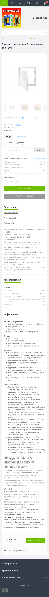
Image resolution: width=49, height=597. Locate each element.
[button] (20, 3)
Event (18, 125)
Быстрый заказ (24, 196)
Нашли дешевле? (21, 136)
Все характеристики (38, 158)
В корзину (24, 188)
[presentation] (5, 108)
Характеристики (11, 212)
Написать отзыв (35, 540)
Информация (10, 218)
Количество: (9, 177)
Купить (39, 150)
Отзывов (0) (9, 223)
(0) (23, 118)
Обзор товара (11, 207)
